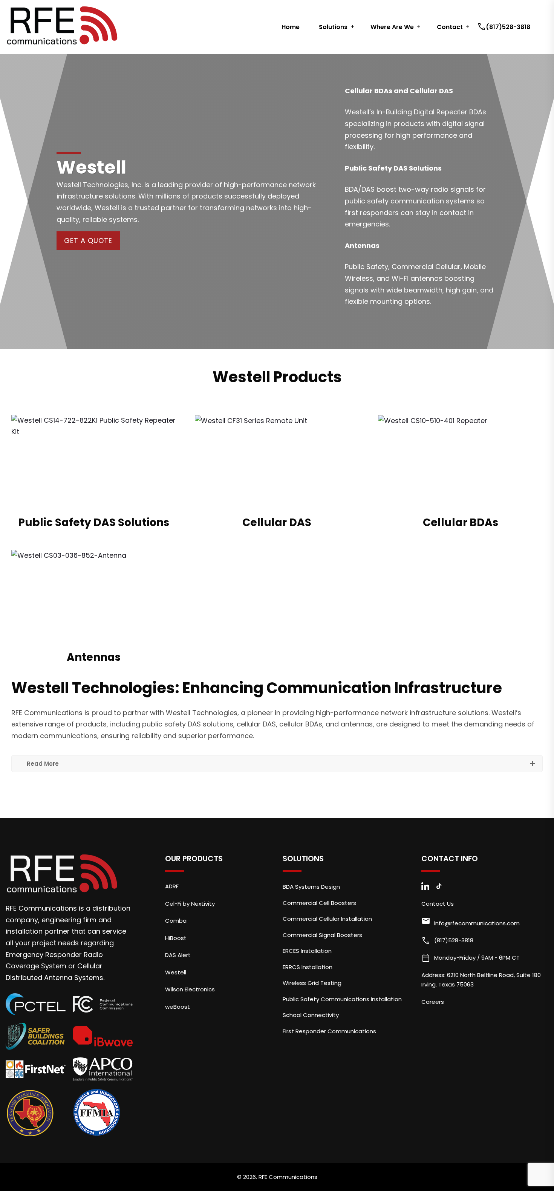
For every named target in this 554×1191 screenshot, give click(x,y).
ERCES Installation (307, 951)
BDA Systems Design (311, 887)
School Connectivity (311, 1015)
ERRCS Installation (307, 967)
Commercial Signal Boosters (322, 935)
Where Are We (392, 27)
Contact (450, 27)
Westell (175, 972)
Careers (432, 1002)
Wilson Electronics (190, 989)
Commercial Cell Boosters (319, 903)
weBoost (177, 1007)
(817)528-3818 (504, 27)
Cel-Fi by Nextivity (190, 904)
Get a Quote (88, 240)
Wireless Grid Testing (312, 983)
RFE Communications (288, 1177)
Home (291, 27)
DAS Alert (178, 955)
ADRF (172, 886)
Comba (176, 921)
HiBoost (176, 938)
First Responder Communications (329, 1031)
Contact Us (437, 904)
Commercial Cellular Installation (327, 919)
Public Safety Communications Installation (342, 999)
